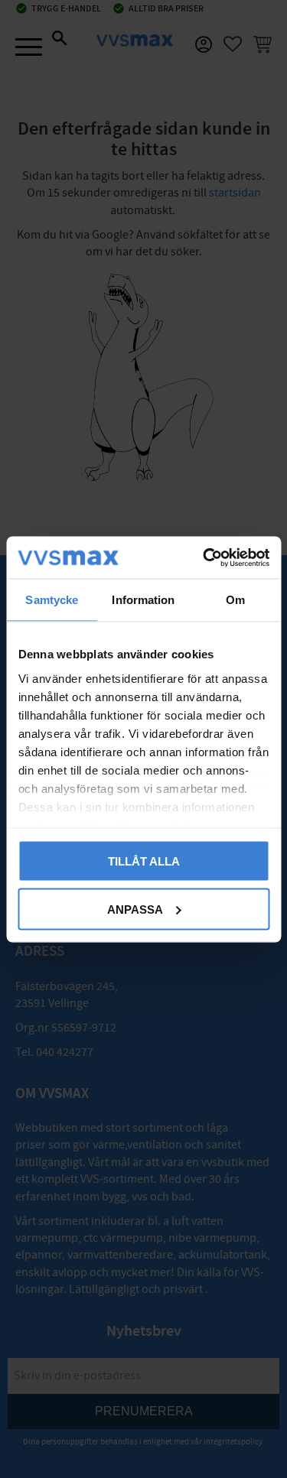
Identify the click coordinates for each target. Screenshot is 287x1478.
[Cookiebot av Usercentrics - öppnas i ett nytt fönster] (204, 557)
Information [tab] (143, 599)
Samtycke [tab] (51, 599)
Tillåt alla (144, 861)
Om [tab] (235, 599)
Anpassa (135, 908)
